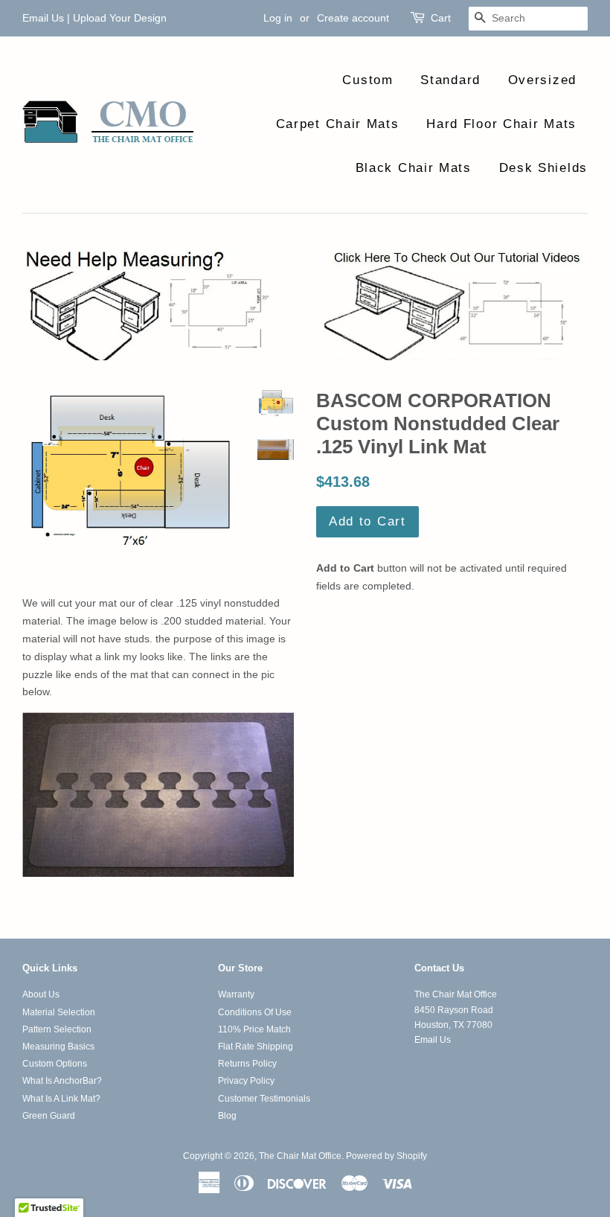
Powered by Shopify (386, 1156)
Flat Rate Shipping (255, 1046)
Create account (353, 18)
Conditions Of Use (255, 1012)
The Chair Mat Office (300, 1156)
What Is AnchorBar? (62, 1081)
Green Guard (48, 1116)
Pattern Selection (57, 1029)
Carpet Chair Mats (337, 124)
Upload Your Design (120, 18)
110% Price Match (254, 1029)
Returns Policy (247, 1063)
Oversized (542, 80)
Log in (277, 18)
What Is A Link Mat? (61, 1098)
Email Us (43, 18)
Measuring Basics (58, 1046)
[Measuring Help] (305, 303)
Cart (441, 18)
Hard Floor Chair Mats (501, 124)
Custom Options (54, 1063)
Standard (450, 80)
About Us (41, 994)
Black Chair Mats (414, 168)
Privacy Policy (246, 1081)
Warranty (236, 994)
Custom (367, 80)
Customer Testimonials (264, 1098)
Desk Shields (543, 168)
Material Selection (58, 1012)
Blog (227, 1116)
